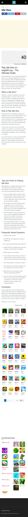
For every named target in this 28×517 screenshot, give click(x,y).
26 (17, 400)
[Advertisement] (14, 34)
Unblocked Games (6, 510)
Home (3, 7)
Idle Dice (7, 7)
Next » (21, 400)
